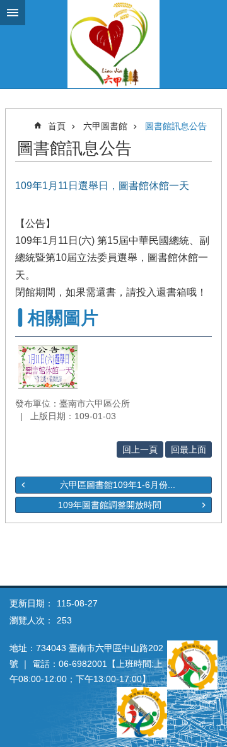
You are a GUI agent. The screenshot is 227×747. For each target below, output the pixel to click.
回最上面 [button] (188, 449)
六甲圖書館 (105, 126)
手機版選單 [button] (12, 12)
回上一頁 (140, 449)
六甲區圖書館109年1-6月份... (117, 485)
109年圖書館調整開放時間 (109, 505)
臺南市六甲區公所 (113, 44)
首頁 (57, 126)
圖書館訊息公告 (176, 126)
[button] (48, 367)
